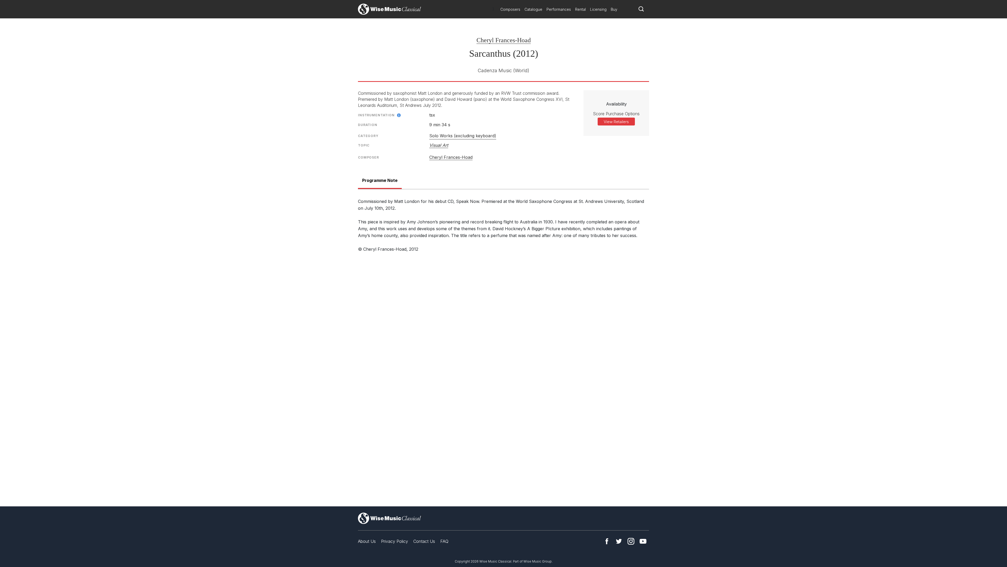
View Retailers (616, 121)
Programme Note (380, 180)
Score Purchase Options (616, 113)
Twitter (618, 541)
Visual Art (438, 145)
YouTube (643, 541)
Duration (367, 125)
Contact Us (424, 541)
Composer (368, 157)
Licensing (598, 9)
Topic (363, 145)
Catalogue (533, 9)
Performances (559, 9)
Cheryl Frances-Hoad (503, 40)
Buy (614, 9)
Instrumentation (376, 115)
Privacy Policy (394, 541)
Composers (510, 9)
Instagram (631, 541)
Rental (580, 9)
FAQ (444, 541)
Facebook (606, 541)
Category (368, 136)
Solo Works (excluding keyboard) (462, 135)
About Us (367, 541)
